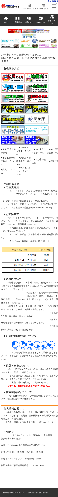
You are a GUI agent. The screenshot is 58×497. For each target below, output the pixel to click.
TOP (6, 22)
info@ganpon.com (33, 459)
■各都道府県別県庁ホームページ (8, 161)
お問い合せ (29, 22)
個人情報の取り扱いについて (13, 492)
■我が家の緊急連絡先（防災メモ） (23, 161)
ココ (38, 194)
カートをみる (43, 8)
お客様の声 (40, 22)
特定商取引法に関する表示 (38, 492)
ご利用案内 (17, 22)
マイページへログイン (30, 8)
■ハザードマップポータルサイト (23, 151)
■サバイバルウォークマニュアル (23, 171)
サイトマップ (52, 22)
